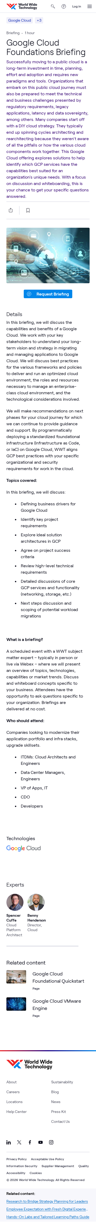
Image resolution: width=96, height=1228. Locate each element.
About (11, 1082)
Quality (83, 1166)
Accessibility (15, 1173)
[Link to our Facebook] (30, 1142)
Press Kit (58, 1111)
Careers (13, 1091)
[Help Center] (64, 6)
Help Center (16, 1111)
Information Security (21, 1166)
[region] (48, 909)
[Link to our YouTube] (40, 1142)
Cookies (36, 1173)
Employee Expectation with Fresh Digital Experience (48, 1209)
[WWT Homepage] (21, 6)
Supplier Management (58, 1166)
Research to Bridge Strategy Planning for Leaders (47, 1201)
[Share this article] (9, 210)
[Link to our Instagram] (51, 1142)
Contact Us (60, 1121)
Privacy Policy (16, 1159)
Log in (76, 6)
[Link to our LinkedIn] (8, 1142)
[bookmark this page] (28, 210)
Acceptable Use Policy (47, 1159)
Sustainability (62, 1082)
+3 (39, 20)
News (56, 1101)
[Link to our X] (19, 1142)
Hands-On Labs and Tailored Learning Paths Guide (47, 1216)
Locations (14, 1101)
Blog (55, 1091)
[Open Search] (53, 6)
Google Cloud (19, 20)
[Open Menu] (89, 6)
